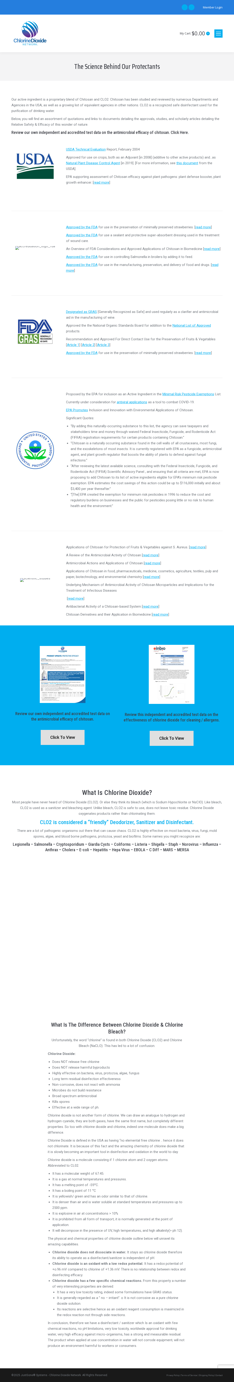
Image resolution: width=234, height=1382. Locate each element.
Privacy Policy (172, 1375)
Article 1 (73, 345)
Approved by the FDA (82, 227)
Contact (219, 1375)
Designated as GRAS (81, 312)
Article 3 (103, 345)
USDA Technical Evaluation (86, 149)
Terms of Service (189, 1375)
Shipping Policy (206, 1375)
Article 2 (88, 345)
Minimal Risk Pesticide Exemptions (188, 394)
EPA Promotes (77, 410)
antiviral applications (132, 402)
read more (101, 182)
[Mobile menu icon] (218, 33)
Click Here (179, 132)
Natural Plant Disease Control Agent (93, 163)
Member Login (213, 7)
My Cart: (194, 33)
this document (187, 163)
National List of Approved (192, 325)
